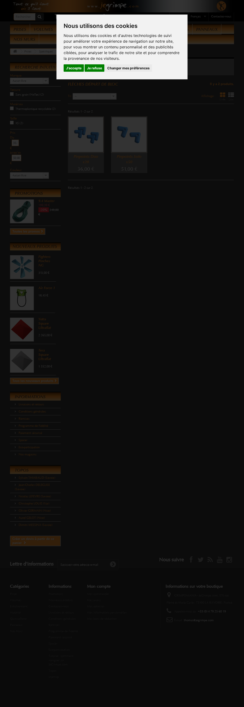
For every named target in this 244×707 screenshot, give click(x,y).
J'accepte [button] (73, 68)
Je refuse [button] (94, 68)
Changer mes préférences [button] (128, 68)
